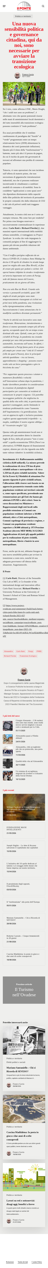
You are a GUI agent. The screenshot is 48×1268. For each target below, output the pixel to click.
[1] (38, 228)
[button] (4, 6)
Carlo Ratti (20, 651)
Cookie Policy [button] (37, 1262)
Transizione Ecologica (28, 656)
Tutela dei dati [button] (23, 1262)
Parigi (30, 651)
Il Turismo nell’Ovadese (24, 990)
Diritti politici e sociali (16, 1062)
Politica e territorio (23, 16)
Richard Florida (10, 656)
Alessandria (8, 651)
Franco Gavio (28, 74)
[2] (25, 425)
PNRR (39, 651)
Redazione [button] (10, 1262)
